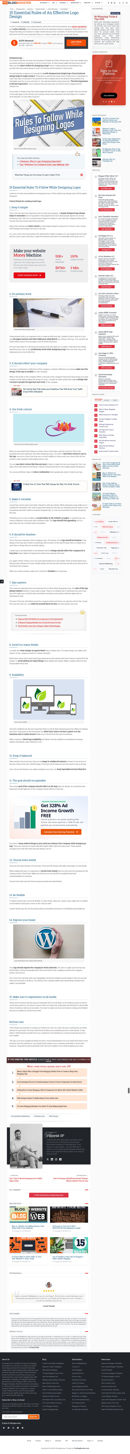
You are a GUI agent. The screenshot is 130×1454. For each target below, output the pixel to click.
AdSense (63, 3)
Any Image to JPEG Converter (105, 354)
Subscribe (33, 1417)
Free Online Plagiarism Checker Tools (113, 1399)
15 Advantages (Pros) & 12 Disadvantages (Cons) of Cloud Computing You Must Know (49, 1082)
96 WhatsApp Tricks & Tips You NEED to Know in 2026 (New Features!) (111, 150)
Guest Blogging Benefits (80, 1386)
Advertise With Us (78, 1373)
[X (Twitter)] (48, 1159)
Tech (115, 400)
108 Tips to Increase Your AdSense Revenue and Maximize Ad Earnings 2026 (111, 120)
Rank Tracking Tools (108, 1383)
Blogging (43, 3)
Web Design (53, 1116)
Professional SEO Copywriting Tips (53, 1399)
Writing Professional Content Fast (106, 425)
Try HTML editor (106, 188)
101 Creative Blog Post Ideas (52, 1403)
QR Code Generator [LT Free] (107, 196)
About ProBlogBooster (79, 1363)
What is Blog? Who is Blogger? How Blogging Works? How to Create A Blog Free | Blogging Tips (47, 1072)
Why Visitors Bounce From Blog (82, 1390)
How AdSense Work (78, 1403)
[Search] (123, 3)
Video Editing (118, 542)
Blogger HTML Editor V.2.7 (108, 176)
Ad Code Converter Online (108, 293)
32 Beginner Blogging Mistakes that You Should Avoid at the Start (39, 622)
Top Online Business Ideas (80, 1399)
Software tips (39, 1116)
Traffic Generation (93, 537)
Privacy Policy (76, 1376)
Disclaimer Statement (79, 1380)
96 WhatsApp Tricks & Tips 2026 (105, 17)
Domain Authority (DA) (108, 1386)
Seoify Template (106, 1370)
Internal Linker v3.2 (105, 276)
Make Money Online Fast (50, 1383)
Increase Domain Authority (110, 1390)
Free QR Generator (106, 210)
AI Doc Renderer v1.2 (106, 256)
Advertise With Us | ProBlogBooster (108, 160)
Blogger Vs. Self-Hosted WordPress (83, 1393)
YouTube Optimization (101, 527)
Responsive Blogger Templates (111, 1363)
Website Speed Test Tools (110, 1403)
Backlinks (101, 548)
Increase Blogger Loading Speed (108, 420)
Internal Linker (106, 287)
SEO (53, 3)
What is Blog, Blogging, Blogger (107, 410)
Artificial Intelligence (102, 542)
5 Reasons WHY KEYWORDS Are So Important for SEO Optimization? (40, 619)
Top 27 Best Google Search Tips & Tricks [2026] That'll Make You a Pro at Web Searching (111, 465)
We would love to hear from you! (49, 1195)
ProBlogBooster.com (81, 1448)
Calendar (58, 1441)
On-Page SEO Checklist (80, 1409)
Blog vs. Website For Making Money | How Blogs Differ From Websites (28, 1227)
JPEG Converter (106, 368)
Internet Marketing (96, 564)
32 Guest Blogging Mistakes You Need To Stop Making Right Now (42, 1106)
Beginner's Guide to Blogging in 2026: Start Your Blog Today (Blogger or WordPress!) (111, 131)
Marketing (75, 3)
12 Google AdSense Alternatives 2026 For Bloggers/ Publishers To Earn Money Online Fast (110, 495)
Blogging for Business (79, 1406)
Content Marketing (116, 563)
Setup (48, 1441)
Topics (90, 1441)
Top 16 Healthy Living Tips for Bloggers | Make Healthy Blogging (39, 626)
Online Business (115, 558)
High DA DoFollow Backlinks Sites (112, 1409)
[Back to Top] (128, 1090)
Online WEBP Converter (107, 313)
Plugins (115, 569)
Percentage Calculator (106, 388)
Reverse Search (77, 1441)
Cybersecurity (110, 537)
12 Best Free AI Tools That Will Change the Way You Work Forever (51, 484)
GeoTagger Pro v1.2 (105, 236)
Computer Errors (119, 553)
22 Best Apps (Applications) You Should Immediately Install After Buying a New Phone (111, 141)
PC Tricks (113, 532)
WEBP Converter (106, 325)
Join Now (76, 42)
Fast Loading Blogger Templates (112, 1367)
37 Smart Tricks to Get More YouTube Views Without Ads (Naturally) (111, 505)
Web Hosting (118, 527)
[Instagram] (114, 3)
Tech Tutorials (102, 558)
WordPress (113, 521)
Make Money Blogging (49, 1370)
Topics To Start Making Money (52, 1390)
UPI (66, 1441)
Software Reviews (99, 532)
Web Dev (87, 3)
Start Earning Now (28, 275)
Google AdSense (102, 521)
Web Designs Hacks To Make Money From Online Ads (37, 1098)
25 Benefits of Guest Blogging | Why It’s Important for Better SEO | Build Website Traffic (50, 1090)
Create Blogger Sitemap (109, 1396)
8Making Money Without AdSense (53, 1380)
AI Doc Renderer (106, 269)
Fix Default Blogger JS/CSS (110, 1376)
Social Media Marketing (20, 1116)
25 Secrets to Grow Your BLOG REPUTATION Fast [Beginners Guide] (66, 1227)
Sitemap (100, 1441)
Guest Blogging (77, 1370)
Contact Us (75, 1367)
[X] (111, 3)
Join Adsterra (109, 95)
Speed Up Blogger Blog (50, 1409)
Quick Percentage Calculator (105, 375)
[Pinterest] (22, 1428)
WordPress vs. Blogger (79, 1396)
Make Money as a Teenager (108, 415)
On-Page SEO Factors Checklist (106, 431)
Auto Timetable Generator (108, 216)
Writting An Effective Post (50, 1396)
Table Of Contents (78, 1383)
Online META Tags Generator (105, 333)
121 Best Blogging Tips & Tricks (52, 1373)
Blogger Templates (100, 569)
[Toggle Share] (2, 581)
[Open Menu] (127, 3)
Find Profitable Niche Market (51, 1393)
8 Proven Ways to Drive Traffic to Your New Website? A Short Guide (26, 1258)
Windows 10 (106, 553)
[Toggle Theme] (120, 3)
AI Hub (97, 3)
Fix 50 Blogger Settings (50, 1406)
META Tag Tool (107, 346)
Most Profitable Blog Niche (51, 1386)
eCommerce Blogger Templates (111, 1373)
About (29, 1441)
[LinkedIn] (52, 1159)
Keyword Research (107, 1380)
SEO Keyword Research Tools (111, 1406)
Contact (38, 1441)
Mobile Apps (115, 13)
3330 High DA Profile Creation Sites (113, 1393)
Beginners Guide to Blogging (51, 1367)
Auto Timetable (106, 229)
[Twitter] (4, 1428)
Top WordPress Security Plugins (107, 442)
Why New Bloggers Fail (50, 1376)
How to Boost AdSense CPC (108, 405)
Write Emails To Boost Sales (108, 451)
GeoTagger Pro (107, 250)
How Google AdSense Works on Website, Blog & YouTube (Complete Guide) (111, 485)
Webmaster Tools (114, 548)
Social (106, 400)
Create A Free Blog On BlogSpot (53, 1363)
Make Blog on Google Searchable (106, 436)
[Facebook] (108, 3)
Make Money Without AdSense (106, 447)
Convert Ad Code (106, 306)
